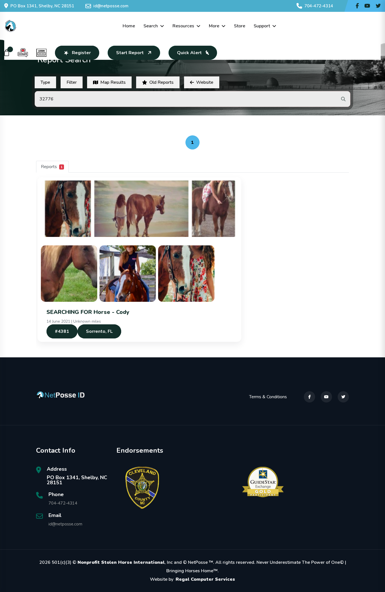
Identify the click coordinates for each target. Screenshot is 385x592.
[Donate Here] (23, 53)
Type (45, 82)
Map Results (113, 82)
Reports (52, 167)
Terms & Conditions (268, 397)
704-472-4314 (318, 6)
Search (150, 26)
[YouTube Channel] (367, 5)
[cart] (6, 52)
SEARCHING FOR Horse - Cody (88, 312)
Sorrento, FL (99, 331)
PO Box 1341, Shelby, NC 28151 (42, 6)
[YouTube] (326, 396)
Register (81, 53)
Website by (192, 579)
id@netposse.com (111, 6)
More (214, 26)
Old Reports (161, 82)
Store (239, 26)
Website (204, 82)
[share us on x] (378, 5)
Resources (183, 26)
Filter (72, 82)
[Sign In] (41, 53)
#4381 (62, 331)
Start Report (130, 53)
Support (262, 26)
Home (129, 26)
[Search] (343, 99)
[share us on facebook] (357, 5)
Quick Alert (189, 53)
